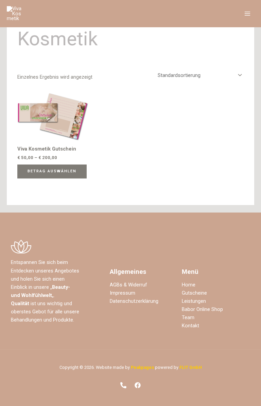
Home (188, 285)
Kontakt (190, 326)
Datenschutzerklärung (134, 301)
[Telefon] (123, 385)
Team (188, 317)
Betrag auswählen (52, 171)
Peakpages (142, 367)
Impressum (122, 293)
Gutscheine (194, 293)
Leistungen (194, 301)
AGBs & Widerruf (128, 285)
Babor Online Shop (202, 309)
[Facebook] (138, 385)
